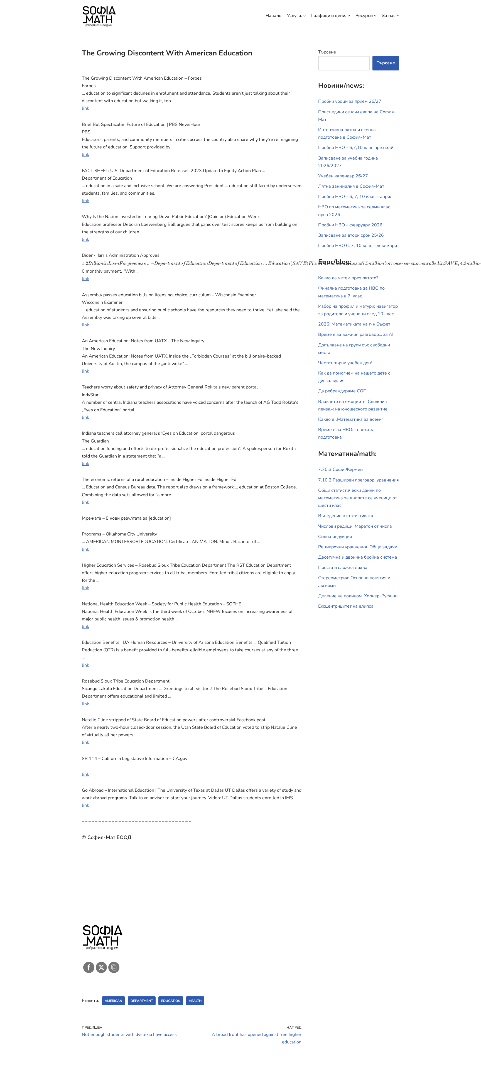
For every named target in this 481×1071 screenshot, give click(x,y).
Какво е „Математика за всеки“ (350, 419)
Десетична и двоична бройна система (357, 557)
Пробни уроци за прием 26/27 (349, 101)
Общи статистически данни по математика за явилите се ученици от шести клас (357, 497)
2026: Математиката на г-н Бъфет (354, 324)
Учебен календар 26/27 (343, 176)
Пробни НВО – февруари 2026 (350, 225)
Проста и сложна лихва (342, 567)
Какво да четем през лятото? (348, 278)
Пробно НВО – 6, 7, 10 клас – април (355, 197)
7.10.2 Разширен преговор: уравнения (358, 480)
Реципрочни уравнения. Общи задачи (357, 547)
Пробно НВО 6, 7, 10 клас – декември (357, 246)
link (85, 108)
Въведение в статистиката (345, 516)
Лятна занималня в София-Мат (351, 186)
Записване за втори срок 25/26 (351, 235)
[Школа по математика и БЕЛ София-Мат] (99, 16)
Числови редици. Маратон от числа (355, 526)
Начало (273, 16)
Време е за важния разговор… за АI (355, 334)
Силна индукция (335, 537)
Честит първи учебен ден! (345, 363)
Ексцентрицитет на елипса (346, 606)
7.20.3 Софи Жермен (340, 469)
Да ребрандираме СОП (342, 391)
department (142, 1001)
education (170, 1001)
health (195, 1001)
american (113, 1001)
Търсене (327, 52)
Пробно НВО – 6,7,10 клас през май (355, 148)
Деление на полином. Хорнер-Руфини (357, 596)
